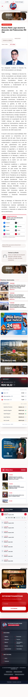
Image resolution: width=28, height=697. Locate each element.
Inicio (6, 658)
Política (6, 636)
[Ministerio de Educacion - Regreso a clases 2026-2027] (14, 324)
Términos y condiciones (8, 674)
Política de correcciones (19, 674)
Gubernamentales (6, 24)
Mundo (6, 646)
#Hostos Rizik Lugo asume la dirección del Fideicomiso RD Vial (11, 245)
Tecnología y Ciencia (19, 643)
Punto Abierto (20, 646)
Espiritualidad (8, 648)
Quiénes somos (9, 671)
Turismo (18, 639)
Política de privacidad (18, 671)
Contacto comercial (16, 682)
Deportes (7, 639)
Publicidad (9, 682)
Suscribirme (14, 608)
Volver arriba (14, 677)
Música (6, 642)
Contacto (7, 661)
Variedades (19, 648)
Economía (19, 636)
